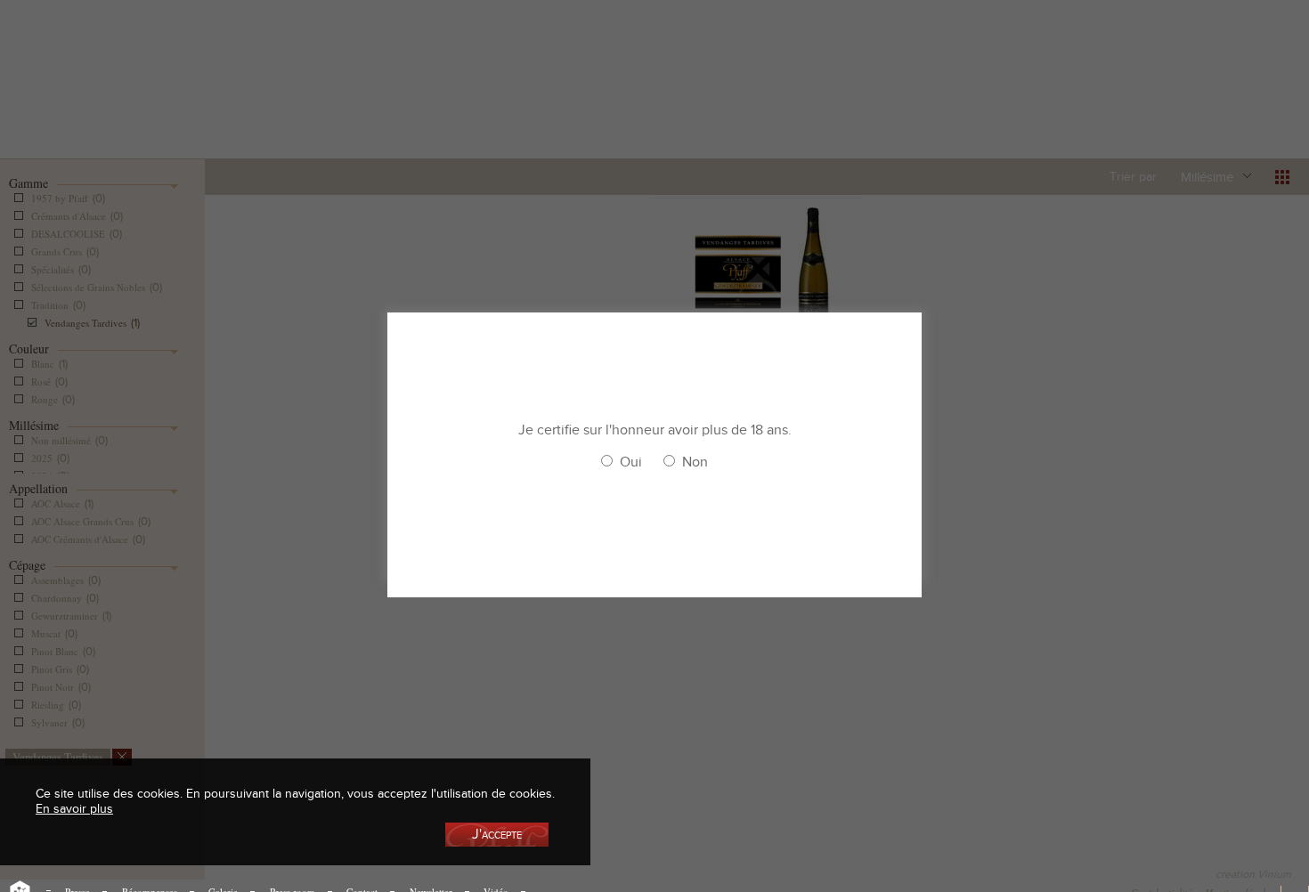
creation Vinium (1253, 874)
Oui (631, 462)
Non (695, 462)
